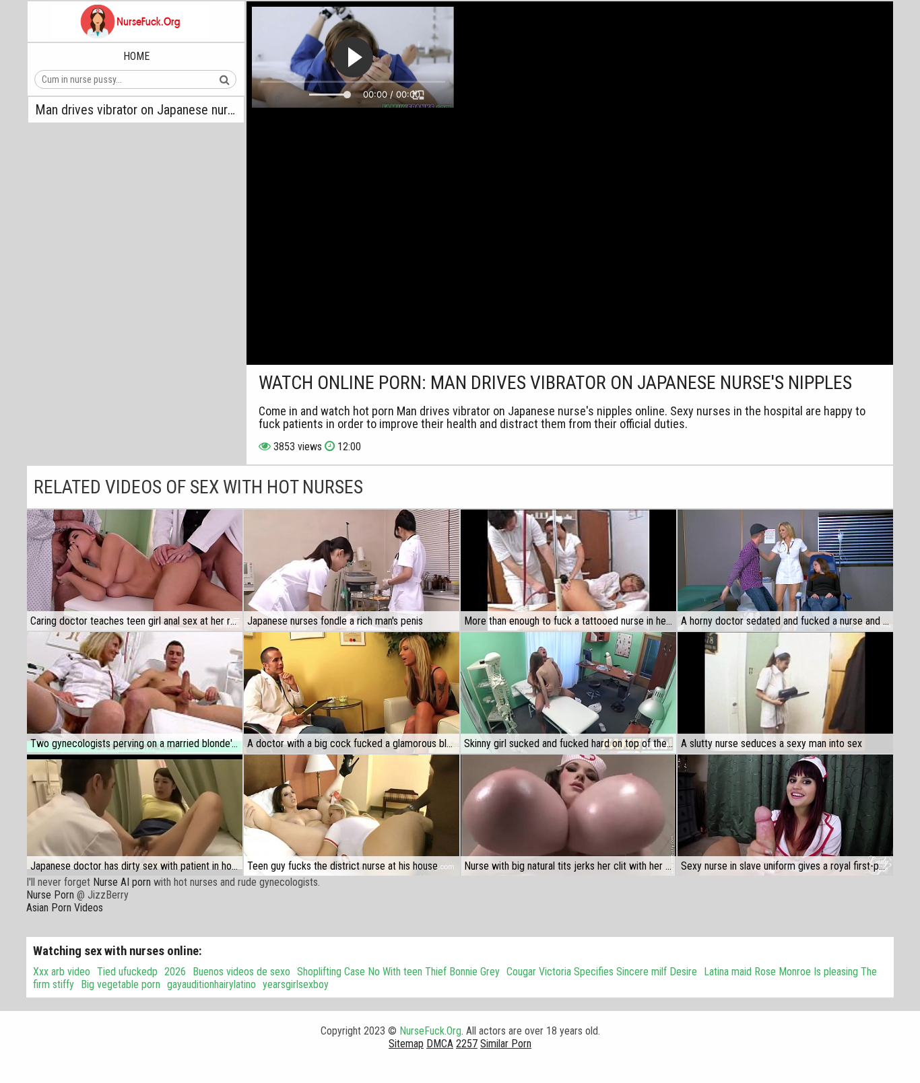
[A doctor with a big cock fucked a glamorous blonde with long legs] (351, 692)
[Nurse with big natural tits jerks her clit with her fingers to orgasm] (568, 815)
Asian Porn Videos (64, 907)
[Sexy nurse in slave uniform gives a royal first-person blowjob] (785, 815)
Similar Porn (505, 1043)
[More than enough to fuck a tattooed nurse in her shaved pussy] (568, 570)
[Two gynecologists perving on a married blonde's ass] (134, 692)
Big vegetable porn (120, 984)
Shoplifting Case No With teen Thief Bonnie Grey (398, 971)
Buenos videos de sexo (241, 971)
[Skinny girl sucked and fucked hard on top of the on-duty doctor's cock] (568, 692)
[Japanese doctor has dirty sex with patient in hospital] (134, 815)
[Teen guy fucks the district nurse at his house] (351, 815)
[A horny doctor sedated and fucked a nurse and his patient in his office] (785, 570)
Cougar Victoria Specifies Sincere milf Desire (601, 971)
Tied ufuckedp (127, 971)
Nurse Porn (50, 894)
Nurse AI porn (122, 882)
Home (136, 56)
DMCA (439, 1043)
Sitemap (406, 1043)
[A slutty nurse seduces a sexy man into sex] (785, 692)
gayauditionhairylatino (211, 984)
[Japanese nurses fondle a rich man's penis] (351, 570)
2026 (175, 971)
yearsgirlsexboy (296, 984)
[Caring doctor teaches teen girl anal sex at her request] (134, 570)
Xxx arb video (61, 971)
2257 (467, 1043)
